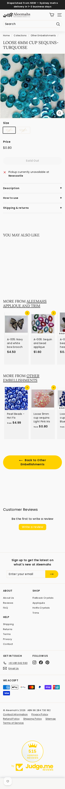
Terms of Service (13, 723)
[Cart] (51, 15)
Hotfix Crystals (41, 607)
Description (11, 188)
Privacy (7, 639)
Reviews (8, 603)
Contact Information (15, 714)
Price (7, 142)
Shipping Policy (32, 718)
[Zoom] (59, 113)
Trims (35, 613)
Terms (7, 634)
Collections (20, 35)
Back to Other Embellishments (33, 462)
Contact (8, 644)
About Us (8, 598)
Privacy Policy (39, 714)
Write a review (32, 527)
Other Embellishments (43, 35)
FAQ (5, 607)
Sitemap (51, 718)
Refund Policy (11, 718)
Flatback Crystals (42, 598)
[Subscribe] (51, 574)
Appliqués (38, 603)
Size (6, 123)
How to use (10, 198)
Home (6, 35)
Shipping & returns (16, 208)
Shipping (8, 624)
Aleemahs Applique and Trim (25, 303)
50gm (23, 130)
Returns (7, 629)
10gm (9, 130)
